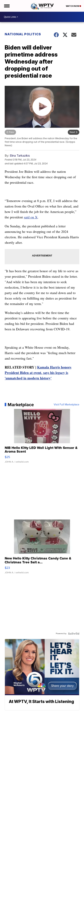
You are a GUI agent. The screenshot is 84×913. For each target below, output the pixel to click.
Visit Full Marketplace (66, 404)
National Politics (23, 34)
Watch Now (73, 6)
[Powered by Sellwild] (73, 633)
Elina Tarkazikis (20, 155)
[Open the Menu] (6, 6)
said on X (31, 217)
